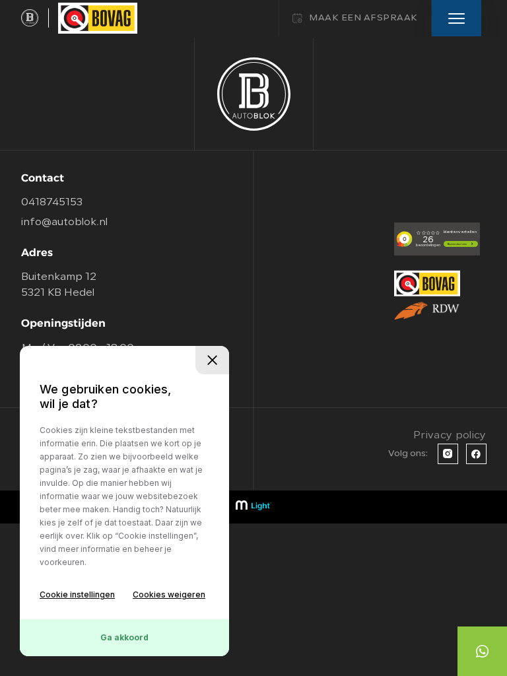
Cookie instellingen (77, 594)
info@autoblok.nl (64, 222)
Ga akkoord (124, 637)
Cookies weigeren (169, 594)
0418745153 (52, 202)
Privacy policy (449, 435)
